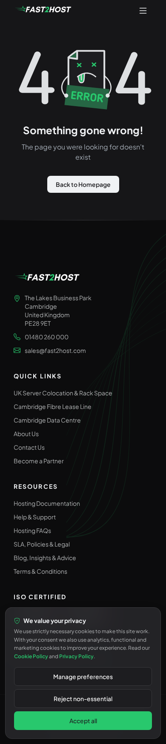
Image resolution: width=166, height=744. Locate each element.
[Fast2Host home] (43, 10)
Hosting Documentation (47, 503)
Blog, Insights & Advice (45, 557)
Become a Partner (39, 461)
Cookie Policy (31, 656)
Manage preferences (83, 676)
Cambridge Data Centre (47, 420)
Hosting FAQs (32, 530)
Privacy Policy (76, 656)
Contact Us (29, 447)
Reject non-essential (83, 698)
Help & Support (35, 517)
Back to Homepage (83, 184)
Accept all (83, 720)
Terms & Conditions (40, 571)
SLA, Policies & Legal (42, 544)
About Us (26, 433)
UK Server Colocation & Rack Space (63, 393)
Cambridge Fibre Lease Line (53, 406)
